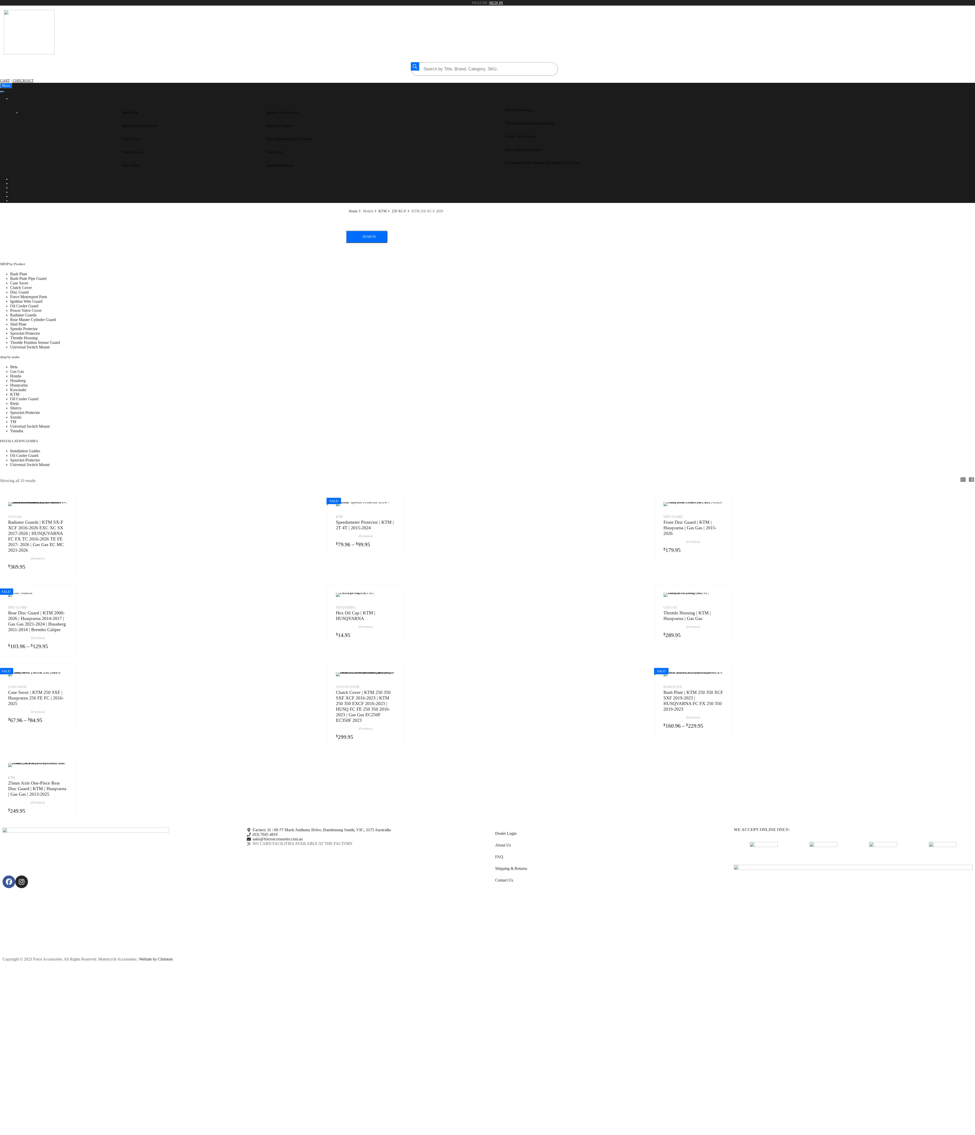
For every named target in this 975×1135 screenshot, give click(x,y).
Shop (17, 99)
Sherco (15, 408)
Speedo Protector (280, 165)
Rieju (14, 403)
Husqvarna (19, 385)
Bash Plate (130, 112)
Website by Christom (156, 959)
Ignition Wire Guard (282, 112)
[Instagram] (21, 881)
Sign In (496, 3)
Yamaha (16, 431)
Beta (14, 367)
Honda (15, 376)
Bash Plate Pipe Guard (139, 126)
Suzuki (15, 417)
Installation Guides (25, 201)
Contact (16, 196)
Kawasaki (18, 390)
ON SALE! (18, 192)
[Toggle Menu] (2, 91)
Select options (65, 566)
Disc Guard (131, 165)
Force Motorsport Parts (523, 150)
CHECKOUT (23, 80)
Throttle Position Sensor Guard (529, 123)
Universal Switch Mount (30, 347)
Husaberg (18, 380)
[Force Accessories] (29, 53)
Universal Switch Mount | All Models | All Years (542, 163)
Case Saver (130, 139)
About (15, 183)
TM (13, 422)
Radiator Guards (279, 126)
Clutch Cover (132, 152)
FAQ (499, 857)
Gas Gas (17, 371)
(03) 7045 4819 (265, 834)
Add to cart (393, 736)
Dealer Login (20, 188)
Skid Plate (274, 152)
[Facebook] (9, 881)
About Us (503, 845)
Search (369, 236)
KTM (382, 211)
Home (15, 179)
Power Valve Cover (520, 136)
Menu (6, 85)
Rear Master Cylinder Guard (289, 139)
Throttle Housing (518, 110)
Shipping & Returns (511, 868)
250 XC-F (399, 211)
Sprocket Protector (25, 333)
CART (5, 80)
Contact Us (504, 880)
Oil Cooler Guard (24, 306)
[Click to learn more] (763, 851)
